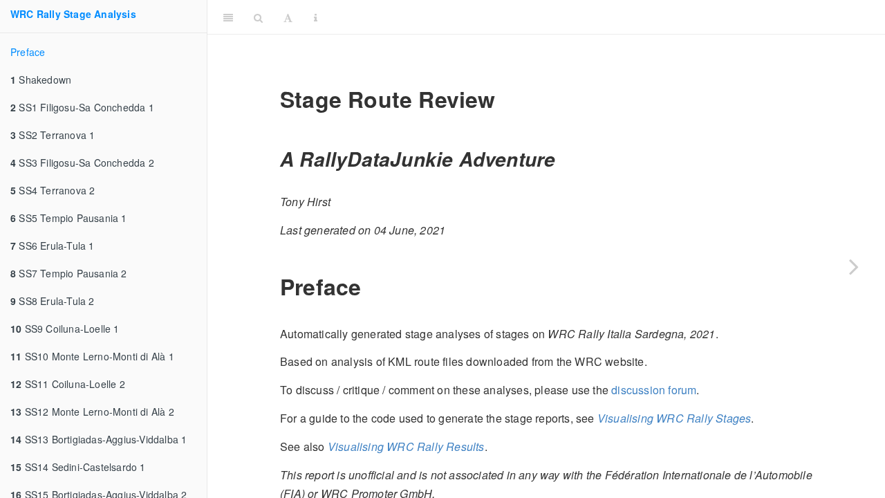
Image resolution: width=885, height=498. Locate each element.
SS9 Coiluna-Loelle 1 (65, 328)
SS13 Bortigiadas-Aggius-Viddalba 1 (98, 439)
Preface (27, 52)
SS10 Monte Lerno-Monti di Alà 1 (92, 356)
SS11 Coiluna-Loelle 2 (67, 384)
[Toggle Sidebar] (228, 17)
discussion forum (653, 390)
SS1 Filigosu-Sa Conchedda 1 (82, 107)
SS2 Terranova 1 (52, 135)
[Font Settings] (288, 17)
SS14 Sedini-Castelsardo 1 (78, 467)
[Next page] (854, 266)
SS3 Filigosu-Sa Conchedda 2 (82, 162)
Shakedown (40, 79)
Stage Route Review (604, 17)
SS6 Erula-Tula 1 (52, 245)
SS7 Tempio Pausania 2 (68, 273)
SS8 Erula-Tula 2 (52, 301)
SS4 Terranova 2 (52, 190)
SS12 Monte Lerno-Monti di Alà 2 (92, 411)
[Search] (258, 17)
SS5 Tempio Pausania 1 (68, 218)
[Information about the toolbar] (316, 17)
